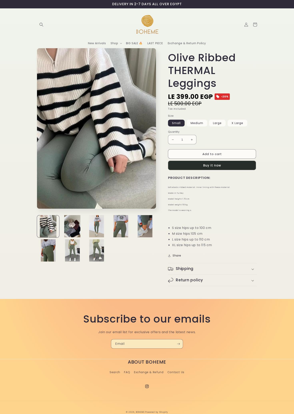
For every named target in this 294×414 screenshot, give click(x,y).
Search (115, 372)
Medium (197, 123)
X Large (237, 123)
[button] (41, 24)
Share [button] (177, 256)
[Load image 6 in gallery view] (48, 250)
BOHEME (140, 412)
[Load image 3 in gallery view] (96, 226)
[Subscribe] (178, 344)
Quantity (173, 132)
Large (217, 123)
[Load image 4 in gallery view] (121, 226)
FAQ (127, 372)
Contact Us (175, 372)
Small (176, 123)
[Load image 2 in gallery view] (72, 226)
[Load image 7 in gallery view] (72, 250)
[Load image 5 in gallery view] (145, 226)
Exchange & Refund (148, 372)
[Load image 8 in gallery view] (96, 250)
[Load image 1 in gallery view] (48, 226)
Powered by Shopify (156, 412)
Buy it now (212, 165)
